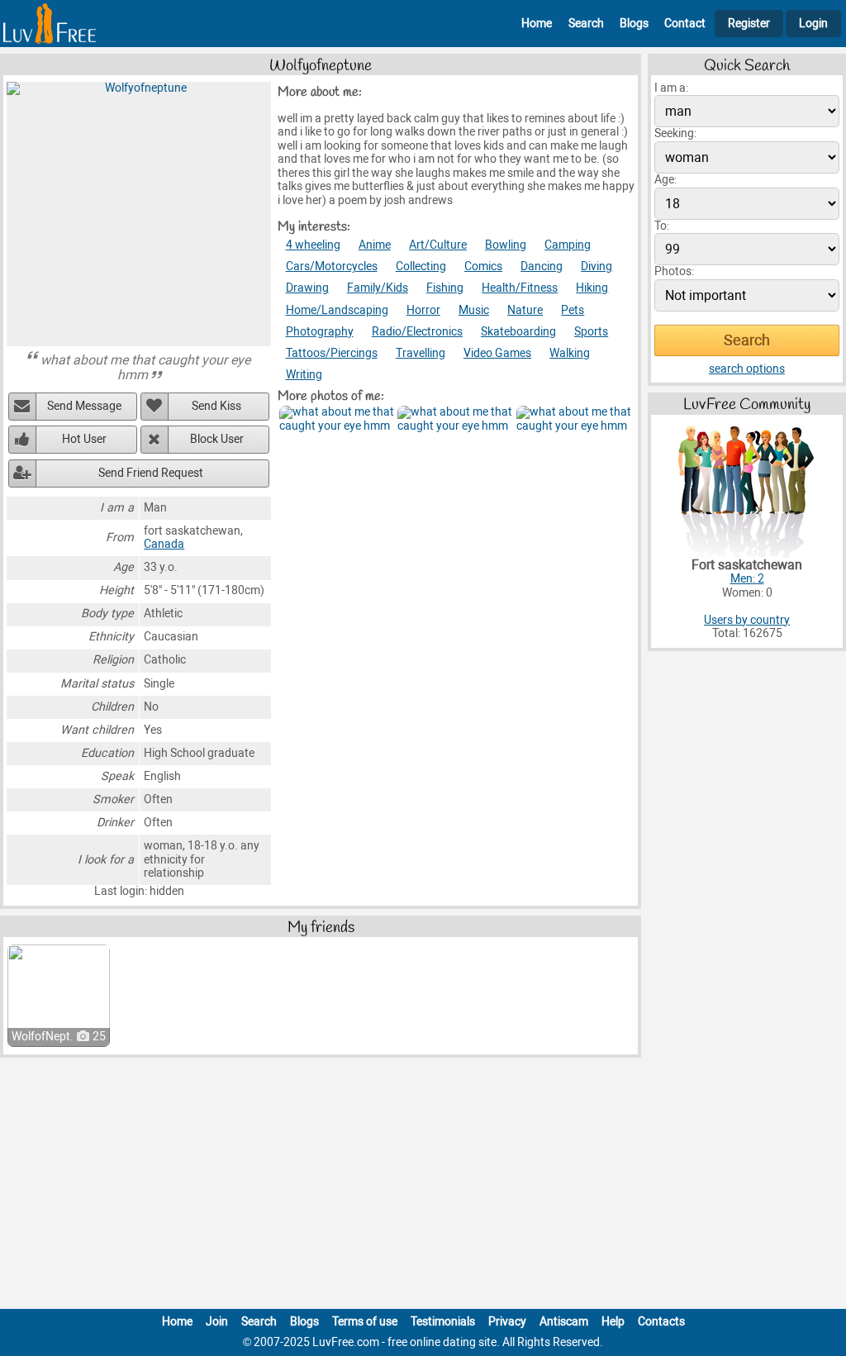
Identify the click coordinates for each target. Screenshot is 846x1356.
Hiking (592, 288)
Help (613, 1322)
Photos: (674, 271)
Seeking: (675, 133)
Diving (596, 266)
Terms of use (364, 1322)
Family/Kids (377, 288)
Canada (164, 544)
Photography (320, 332)
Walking (569, 353)
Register (749, 24)
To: (661, 226)
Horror (423, 310)
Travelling (420, 353)
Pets (572, 310)
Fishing (444, 288)
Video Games (497, 353)
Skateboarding (518, 332)
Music (474, 310)
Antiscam (563, 1322)
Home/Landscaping (337, 310)
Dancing (541, 266)
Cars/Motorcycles (332, 266)
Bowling (505, 245)
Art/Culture (438, 245)
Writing (304, 375)
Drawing (307, 288)
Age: (665, 180)
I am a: (671, 88)
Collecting (421, 266)
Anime (375, 245)
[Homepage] (49, 23)
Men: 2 (747, 579)
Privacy (507, 1322)
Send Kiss (216, 406)
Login (813, 24)
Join (217, 1322)
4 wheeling (313, 245)
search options (747, 369)
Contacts (661, 1322)
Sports (591, 332)
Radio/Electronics (417, 332)
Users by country (747, 620)
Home (536, 24)
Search (586, 24)
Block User (217, 439)
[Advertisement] (423, 1186)
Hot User (84, 439)
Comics (483, 266)
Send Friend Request (150, 473)
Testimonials (443, 1322)
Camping (567, 245)
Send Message (84, 406)
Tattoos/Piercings (332, 353)
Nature (525, 310)
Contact (685, 24)
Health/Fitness (520, 288)
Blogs (634, 24)
